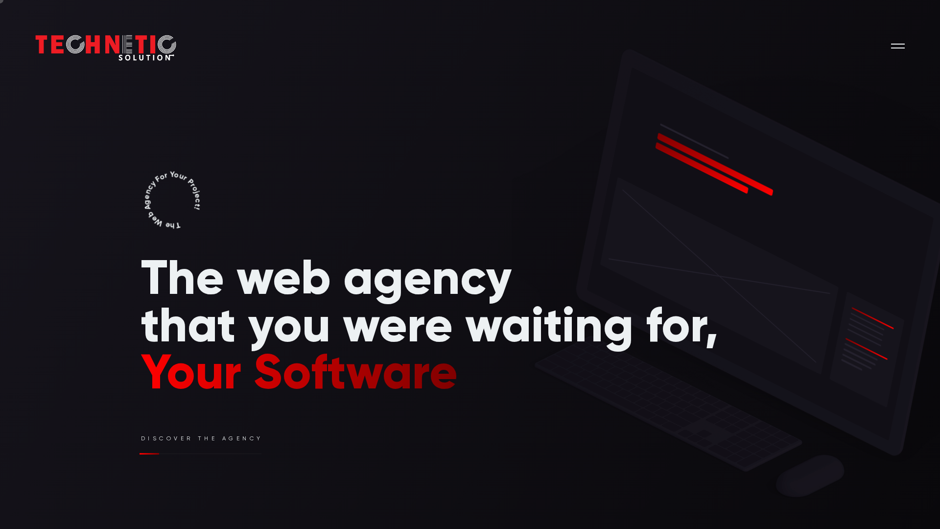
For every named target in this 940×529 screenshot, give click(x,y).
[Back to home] (81, 46)
